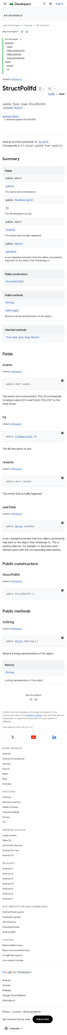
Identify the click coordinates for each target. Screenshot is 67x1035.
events (10, 186)
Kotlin (51, 94)
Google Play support (12, 955)
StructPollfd (13, 281)
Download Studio (10, 927)
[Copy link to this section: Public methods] (33, 611)
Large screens (9, 835)
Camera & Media (10, 812)
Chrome (6, 985)
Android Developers (11, 25)
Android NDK (8, 932)
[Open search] (44, 4)
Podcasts (6, 783)
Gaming (6, 797)
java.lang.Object (10, 116)
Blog (4, 778)
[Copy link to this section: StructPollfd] (22, 575)
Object (18, 107)
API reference (13, 15)
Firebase (6, 990)
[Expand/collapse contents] (20, 39)
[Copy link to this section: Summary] (22, 159)
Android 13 (7, 888)
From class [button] (22, 337)
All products (8, 1000)
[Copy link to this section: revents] (16, 462)
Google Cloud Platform (14, 995)
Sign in (59, 3)
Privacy (6, 817)
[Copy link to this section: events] (15, 365)
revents (10, 229)
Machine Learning (11, 802)
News (5, 773)
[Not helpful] (26, 31)
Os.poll (43, 141)
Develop (28, 25)
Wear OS (6, 840)
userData (11, 251)
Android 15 (7, 878)
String (10, 302)
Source (6, 768)
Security (6, 763)
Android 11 (7, 898)
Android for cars (10, 850)
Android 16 (7, 873)
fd (7, 207)
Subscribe (42, 1019)
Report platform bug (12, 945)
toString (11, 310)
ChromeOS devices (12, 845)
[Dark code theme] (62, 380)
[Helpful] (22, 31)
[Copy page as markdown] (50, 89)
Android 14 (7, 883)
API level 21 (17, 79)
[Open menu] (5, 4)
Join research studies (12, 960)
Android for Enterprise (13, 758)
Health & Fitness (10, 807)
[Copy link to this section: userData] (19, 507)
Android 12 (7, 893)
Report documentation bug (15, 950)
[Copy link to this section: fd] (9, 418)
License (16, 1012)
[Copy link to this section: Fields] (16, 354)
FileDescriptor (24, 199)
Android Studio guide (13, 911)
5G (4, 822)
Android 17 (7, 868)
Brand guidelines (32, 1012)
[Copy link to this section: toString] (17, 622)
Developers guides (11, 917)
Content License (34, 715)
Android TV (8, 855)
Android (6, 753)
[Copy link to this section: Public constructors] (41, 564)
